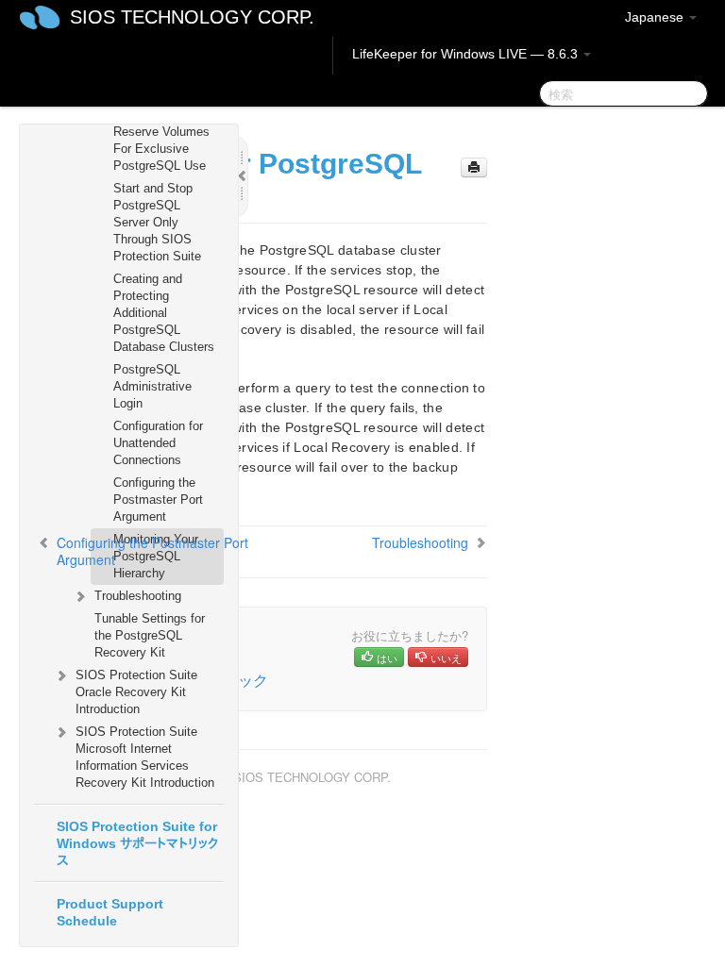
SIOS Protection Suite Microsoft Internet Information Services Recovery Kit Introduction (145, 757)
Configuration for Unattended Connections (158, 443)
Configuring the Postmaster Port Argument (158, 499)
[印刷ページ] (474, 167)
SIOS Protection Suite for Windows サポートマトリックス (137, 843)
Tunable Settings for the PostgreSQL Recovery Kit (149, 635)
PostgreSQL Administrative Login (152, 386)
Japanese (656, 17)
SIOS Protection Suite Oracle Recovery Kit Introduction (136, 692)
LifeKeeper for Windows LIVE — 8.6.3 (467, 53)
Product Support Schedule (110, 912)
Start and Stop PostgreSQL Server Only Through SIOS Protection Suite (157, 222)
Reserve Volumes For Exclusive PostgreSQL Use (161, 149)
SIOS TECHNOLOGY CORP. (192, 17)
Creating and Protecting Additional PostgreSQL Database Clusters (163, 313)
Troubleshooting (137, 596)
